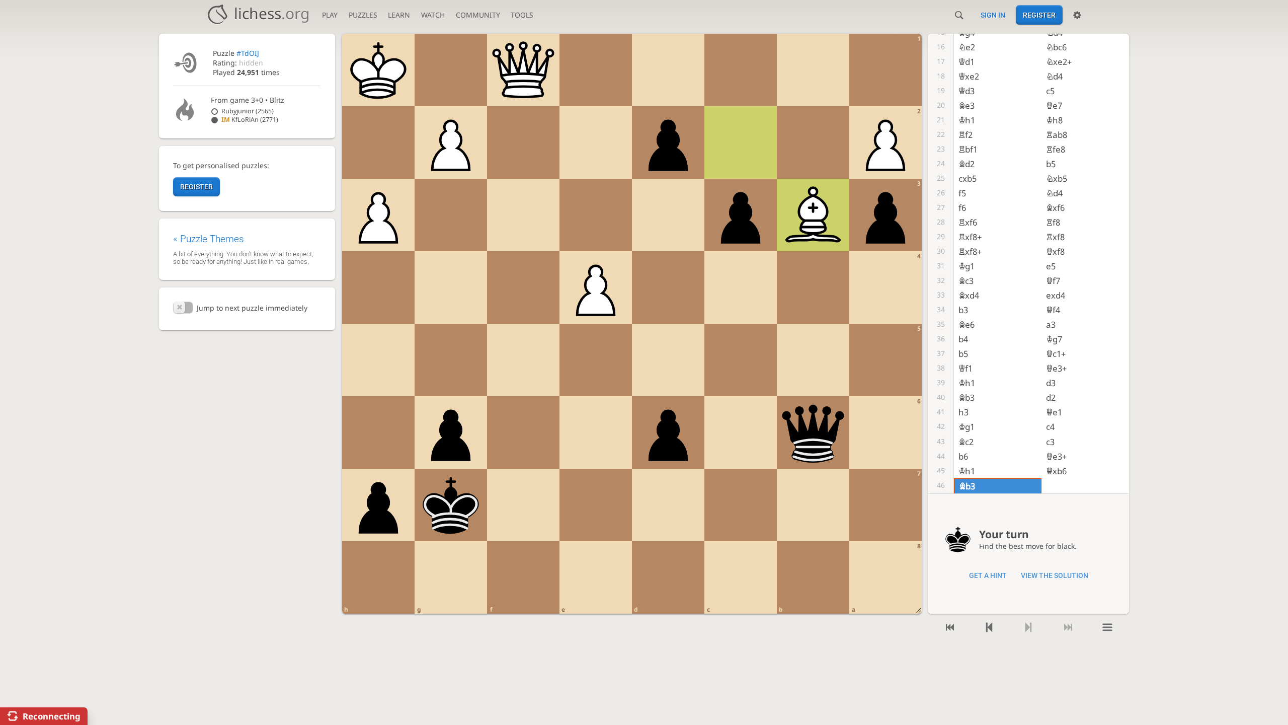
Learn (399, 15)
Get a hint (988, 575)
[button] (183, 308)
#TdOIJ (247, 53)
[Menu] (1107, 627)
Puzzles (363, 15)
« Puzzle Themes (208, 239)
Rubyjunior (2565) (247, 111)
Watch (433, 15)
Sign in (993, 15)
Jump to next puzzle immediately (252, 308)
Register (1039, 15)
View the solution (1054, 575)
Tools (522, 15)
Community (478, 15)
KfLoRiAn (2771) (249, 119)
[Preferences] (1077, 15)
